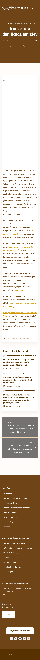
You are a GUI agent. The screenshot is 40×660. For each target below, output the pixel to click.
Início (7, 23)
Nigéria (28, 338)
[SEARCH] (36, 41)
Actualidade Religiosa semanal (23, 46)
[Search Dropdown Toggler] (32, 8)
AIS (24, 338)
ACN (7, 338)
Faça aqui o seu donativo (20, 631)
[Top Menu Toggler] (37, 8)
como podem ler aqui (24, 290)
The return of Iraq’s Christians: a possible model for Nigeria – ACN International (17, 380)
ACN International (16, 338)
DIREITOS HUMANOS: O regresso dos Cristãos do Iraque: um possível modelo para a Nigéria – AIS (18, 362)
